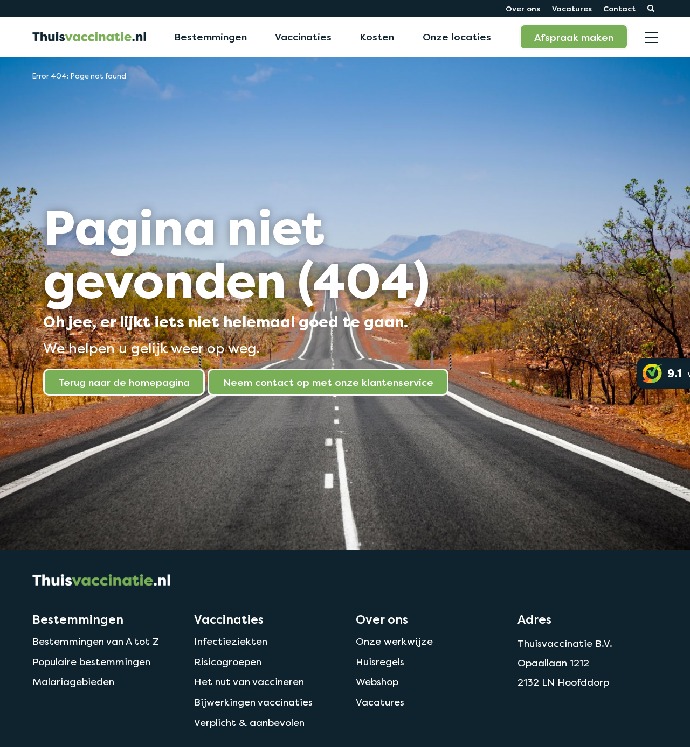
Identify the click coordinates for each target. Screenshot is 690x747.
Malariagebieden (73, 681)
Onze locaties (457, 36)
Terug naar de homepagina (124, 382)
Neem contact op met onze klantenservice (328, 382)
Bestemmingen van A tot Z (95, 641)
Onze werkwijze (394, 641)
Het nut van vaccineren (249, 681)
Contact (619, 8)
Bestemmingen (210, 36)
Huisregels (380, 662)
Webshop (377, 681)
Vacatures (572, 8)
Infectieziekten (230, 641)
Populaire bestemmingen (91, 662)
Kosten (377, 36)
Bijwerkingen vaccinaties (253, 702)
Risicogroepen (227, 662)
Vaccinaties (303, 36)
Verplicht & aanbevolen (249, 722)
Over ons (523, 8)
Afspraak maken (573, 37)
